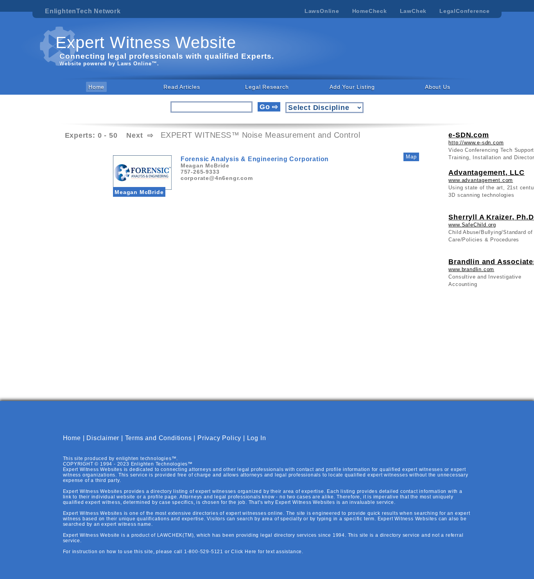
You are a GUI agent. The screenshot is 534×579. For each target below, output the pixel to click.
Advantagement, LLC (486, 172)
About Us (437, 87)
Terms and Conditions (158, 438)
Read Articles (181, 87)
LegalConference (464, 11)
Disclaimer (102, 438)
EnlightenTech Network (83, 11)
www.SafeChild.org (472, 225)
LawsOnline (322, 11)
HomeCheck (369, 11)
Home (96, 87)
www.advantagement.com (480, 180)
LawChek (413, 11)
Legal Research (267, 87)
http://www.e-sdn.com (476, 143)
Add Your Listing (352, 87)
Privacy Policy (219, 438)
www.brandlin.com (471, 269)
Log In (256, 438)
